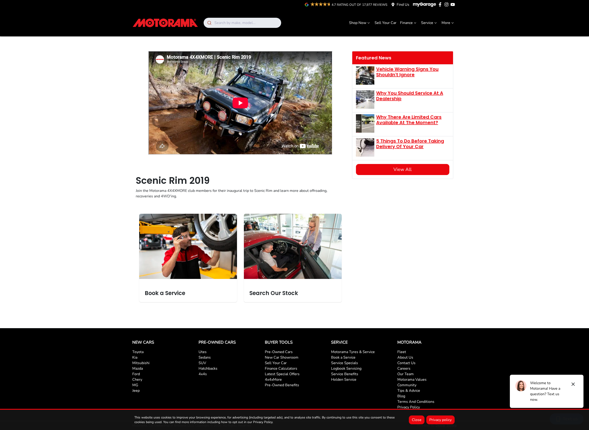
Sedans (205, 357)
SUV (202, 363)
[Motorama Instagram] (447, 4)
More (446, 22)
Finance (406, 22)
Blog (401, 396)
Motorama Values (412, 379)
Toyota (138, 351)
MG (135, 385)
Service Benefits (344, 374)
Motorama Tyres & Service (353, 351)
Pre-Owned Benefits (282, 385)
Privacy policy (440, 419)
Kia (134, 357)
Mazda (137, 368)
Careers (403, 368)
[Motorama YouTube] (453, 4)
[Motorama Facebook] (441, 4)
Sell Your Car (385, 22)
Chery (137, 379)
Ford (136, 374)
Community (406, 385)
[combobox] (242, 23)
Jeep (136, 390)
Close (417, 419)
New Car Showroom (281, 357)
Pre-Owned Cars (279, 351)
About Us (405, 357)
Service (427, 22)
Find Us (403, 4)
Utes (203, 351)
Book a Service (343, 357)
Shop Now (357, 22)
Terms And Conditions (415, 401)
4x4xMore (273, 379)
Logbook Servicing (346, 368)
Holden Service (343, 379)
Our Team (405, 374)
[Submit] (209, 23)
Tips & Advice (408, 390)
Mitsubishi (141, 363)
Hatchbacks (208, 368)
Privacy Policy (408, 407)
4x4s (203, 374)
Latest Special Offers (282, 374)
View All (402, 169)
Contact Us (406, 363)
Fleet (401, 351)
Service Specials (344, 363)
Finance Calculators (281, 368)
